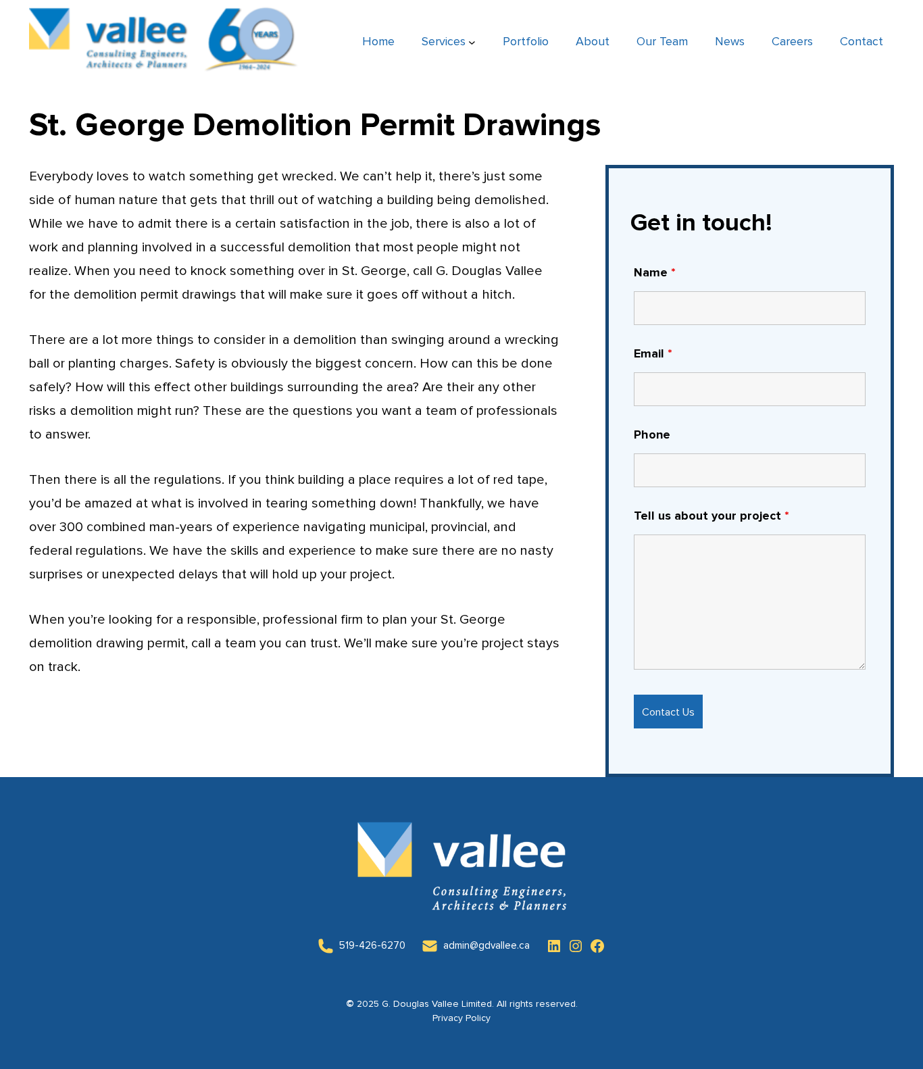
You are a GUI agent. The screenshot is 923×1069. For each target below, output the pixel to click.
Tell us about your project (711, 516)
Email (653, 354)
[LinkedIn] (326, 946)
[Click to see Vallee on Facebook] (597, 946)
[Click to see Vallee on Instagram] (576, 946)
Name (655, 273)
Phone (652, 435)
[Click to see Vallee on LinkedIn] (554, 946)
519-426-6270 (372, 946)
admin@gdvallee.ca (486, 946)
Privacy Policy (461, 1018)
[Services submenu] (472, 42)
